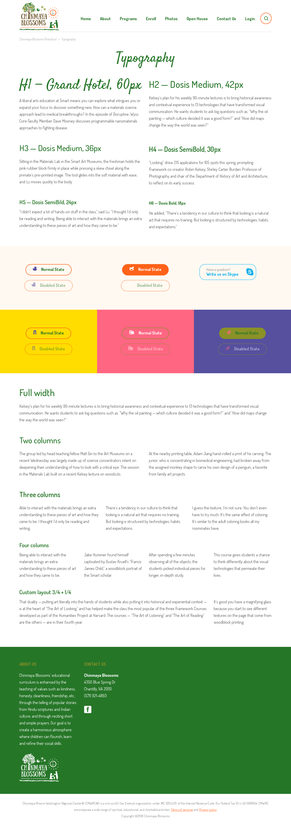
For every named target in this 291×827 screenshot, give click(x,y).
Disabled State (52, 285)
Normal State (52, 269)
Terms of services (182, 810)
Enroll (151, 18)
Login (250, 18)
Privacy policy (208, 810)
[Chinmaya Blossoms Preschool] (39, 13)
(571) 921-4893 (95, 695)
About (105, 18)
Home (86, 18)
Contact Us (226, 18)
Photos (171, 18)
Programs (128, 18)
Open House (197, 18)
